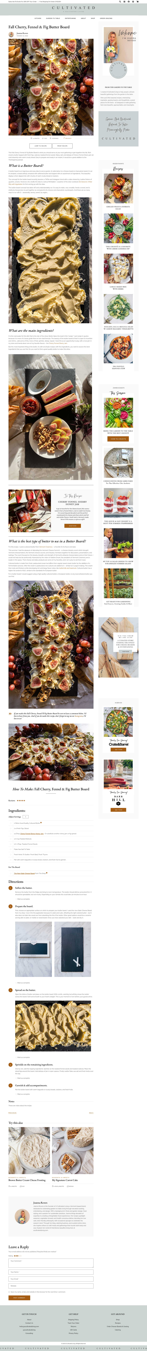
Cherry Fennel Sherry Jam (58, 343)
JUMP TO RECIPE (40, 146)
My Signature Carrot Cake (65, 1180)
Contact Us (29, 1323)
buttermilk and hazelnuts (67, 568)
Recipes (118, 1323)
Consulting (29, 1333)
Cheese (27, 873)
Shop (118, 1320)
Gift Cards (73, 1330)
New (18, 873)
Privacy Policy (73, 1333)
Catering (118, 1330)
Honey (38, 834)
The (15, 873)
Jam (42, 834)
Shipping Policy (73, 1320)
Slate (22, 873)
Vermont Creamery (45, 547)
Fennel (27, 834)
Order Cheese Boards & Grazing (118, 1326)
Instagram (78, 716)
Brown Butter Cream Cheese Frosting (26, 1180)
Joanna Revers (22, 33)
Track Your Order (73, 1323)
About (29, 1320)
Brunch (68, 138)
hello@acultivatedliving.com (29, 1326)
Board (32, 873)
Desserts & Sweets (17, 1177)
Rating (10, 1256)
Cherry (22, 834)
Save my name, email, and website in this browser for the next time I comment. (38, 1292)
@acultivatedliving (29, 1330)
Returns (73, 1326)
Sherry (33, 834)
